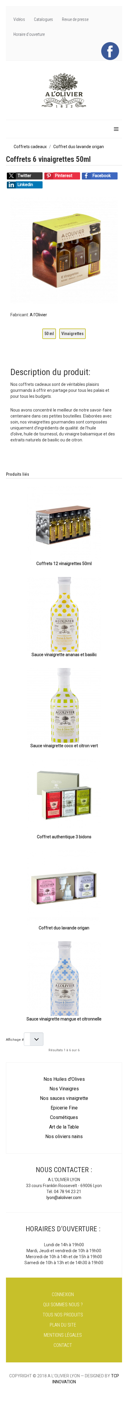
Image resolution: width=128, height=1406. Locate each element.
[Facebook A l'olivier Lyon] (110, 50)
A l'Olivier (38, 314)
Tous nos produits (63, 1315)
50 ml (49, 333)
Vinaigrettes (72, 333)
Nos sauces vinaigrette (64, 1098)
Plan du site (63, 1325)
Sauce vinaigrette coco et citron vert (64, 745)
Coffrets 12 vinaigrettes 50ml (64, 563)
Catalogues (43, 19)
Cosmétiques (64, 1117)
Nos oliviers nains (64, 1136)
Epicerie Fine (64, 1108)
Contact (63, 1345)
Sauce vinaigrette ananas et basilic (64, 654)
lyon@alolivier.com (63, 1197)
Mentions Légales (63, 1335)
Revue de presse (75, 19)
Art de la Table (64, 1127)
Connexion (63, 1294)
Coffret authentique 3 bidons (64, 836)
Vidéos (19, 19)
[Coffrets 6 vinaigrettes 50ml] (64, 250)
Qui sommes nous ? (63, 1304)
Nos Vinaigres (64, 1089)
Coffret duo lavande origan (64, 927)
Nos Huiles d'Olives (64, 1079)
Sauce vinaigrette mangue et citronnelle (64, 1019)
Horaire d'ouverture (29, 34)
